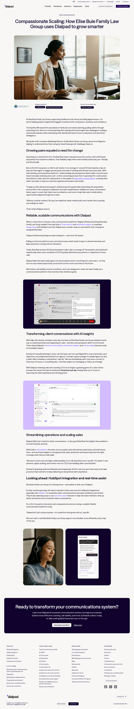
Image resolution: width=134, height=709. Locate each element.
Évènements (76, 655)
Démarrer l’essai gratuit (106, 6)
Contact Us (73, 703)
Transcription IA (44, 667)
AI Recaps (42, 661)
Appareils (75, 670)
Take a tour (78, 625)
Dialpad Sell (11, 655)
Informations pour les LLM (113, 664)
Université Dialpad (78, 676)
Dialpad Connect (12, 658)
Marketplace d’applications (16, 677)
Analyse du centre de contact (49, 670)
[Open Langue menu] (74, 2)
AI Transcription (66, 224)
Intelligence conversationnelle (49, 676)
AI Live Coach (43, 655)
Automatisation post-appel (48, 679)
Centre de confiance (14, 686)
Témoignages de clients (80, 649)
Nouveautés (76, 664)
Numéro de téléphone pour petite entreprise (48, 683)
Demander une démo (61, 625)
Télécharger (110, 1)
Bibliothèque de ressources (81, 658)
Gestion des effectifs (46, 687)
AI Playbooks (43, 658)
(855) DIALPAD (61, 703)
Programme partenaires (15, 680)
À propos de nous (110, 649)
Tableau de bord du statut (81, 682)
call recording (88, 345)
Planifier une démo (122, 6)
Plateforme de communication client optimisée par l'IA (17, 670)
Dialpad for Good (77, 673)
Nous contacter (109, 667)
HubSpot (42, 493)
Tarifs (87, 6)
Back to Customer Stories (67, 14)
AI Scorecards (44, 664)
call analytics (41, 450)
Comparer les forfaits (14, 661)
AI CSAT (42, 652)
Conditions (108, 670)
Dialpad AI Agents (13, 649)
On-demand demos (78, 652)
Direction (107, 652)
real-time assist (60, 496)
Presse (106, 658)
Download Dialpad (111, 680)
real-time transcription (53, 345)
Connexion (125, 1)
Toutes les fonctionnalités (48, 649)
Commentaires (109, 661)
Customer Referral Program (81, 679)
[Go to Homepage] (12, 6)
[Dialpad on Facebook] (105, 686)
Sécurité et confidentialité (16, 683)
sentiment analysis (84, 224)
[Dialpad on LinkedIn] (115, 686)
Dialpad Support (12, 652)
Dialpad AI (10, 674)
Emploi (106, 655)
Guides (74, 667)
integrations (31, 227)
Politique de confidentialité (113, 673)
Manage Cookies (110, 676)
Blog (73, 661)
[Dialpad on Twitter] (110, 686)
